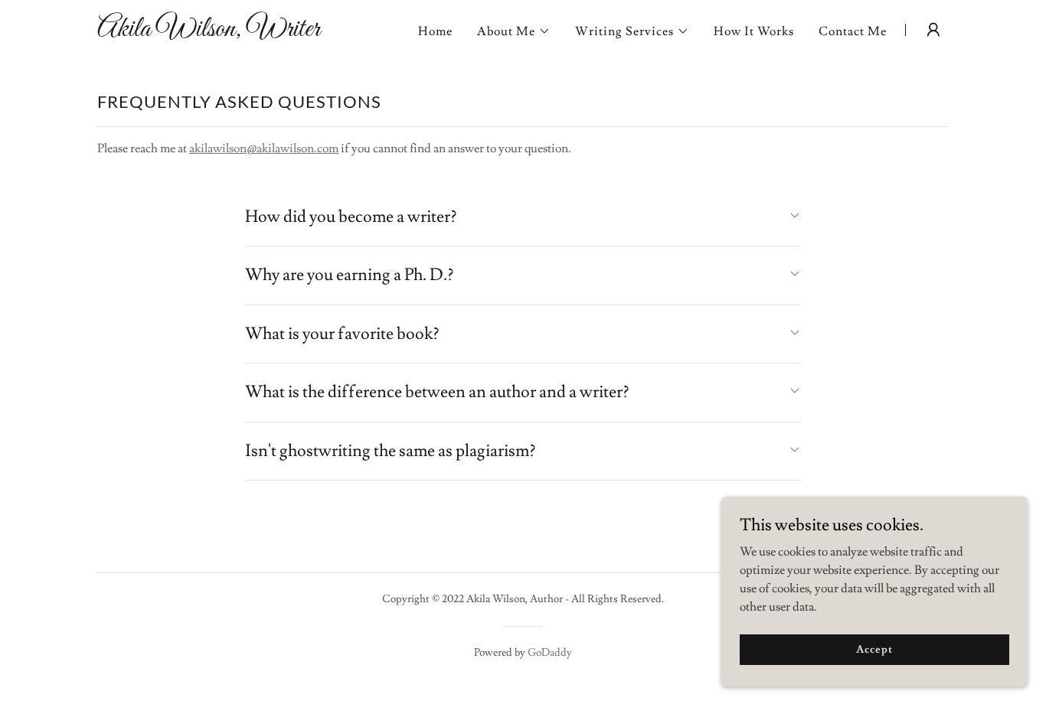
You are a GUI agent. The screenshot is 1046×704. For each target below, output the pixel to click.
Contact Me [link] (853, 31)
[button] (514, 31)
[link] (246, 32)
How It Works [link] (754, 31)
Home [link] (435, 31)
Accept (874, 649)
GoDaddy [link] (550, 653)
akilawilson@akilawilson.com (263, 148)
